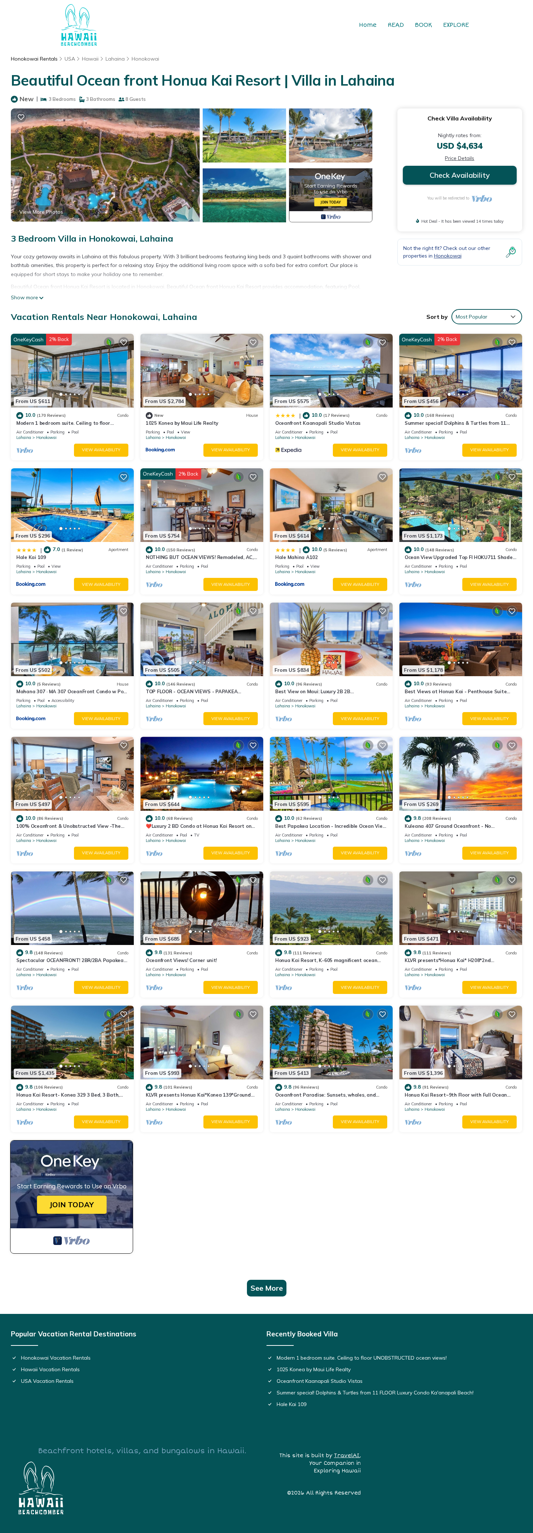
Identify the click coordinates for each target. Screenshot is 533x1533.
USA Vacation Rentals (47, 1381)
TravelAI (346, 1455)
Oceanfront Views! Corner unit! (181, 960)
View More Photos (41, 212)
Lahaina (115, 59)
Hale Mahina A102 (296, 557)
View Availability (101, 449)
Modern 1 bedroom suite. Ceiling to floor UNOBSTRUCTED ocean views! (362, 1358)
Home (368, 25)
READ (396, 25)
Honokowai (145, 59)
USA (70, 59)
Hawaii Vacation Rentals (50, 1369)
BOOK (423, 25)
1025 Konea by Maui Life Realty (182, 423)
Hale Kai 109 (31, 557)
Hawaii (90, 59)
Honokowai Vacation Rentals (56, 1358)
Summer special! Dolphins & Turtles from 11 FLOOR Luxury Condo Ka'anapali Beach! (375, 1392)
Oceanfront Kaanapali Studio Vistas (317, 423)
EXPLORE (456, 25)
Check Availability (460, 175)
